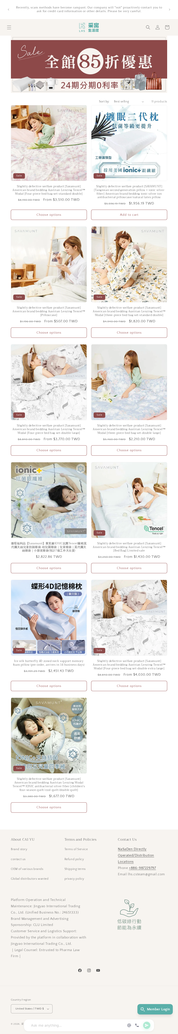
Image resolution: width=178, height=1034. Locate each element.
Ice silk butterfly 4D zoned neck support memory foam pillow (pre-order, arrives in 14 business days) (49, 663)
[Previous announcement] (8, 9)
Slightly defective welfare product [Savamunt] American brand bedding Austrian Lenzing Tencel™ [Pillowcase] (48, 311)
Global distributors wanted (30, 879)
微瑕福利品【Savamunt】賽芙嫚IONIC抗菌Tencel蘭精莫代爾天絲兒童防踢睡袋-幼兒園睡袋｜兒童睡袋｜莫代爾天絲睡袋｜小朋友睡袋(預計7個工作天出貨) (49, 547)
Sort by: (104, 101)
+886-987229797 (142, 868)
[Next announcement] (169, 9)
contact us (18, 859)
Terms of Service (76, 849)
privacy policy (74, 879)
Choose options (48, 215)
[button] (9, 27)
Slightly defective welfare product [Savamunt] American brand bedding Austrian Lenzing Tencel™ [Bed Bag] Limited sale (129, 547)
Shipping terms (75, 869)
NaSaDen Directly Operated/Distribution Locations (136, 855)
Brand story (19, 849)
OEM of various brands (27, 869)
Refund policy (74, 859)
